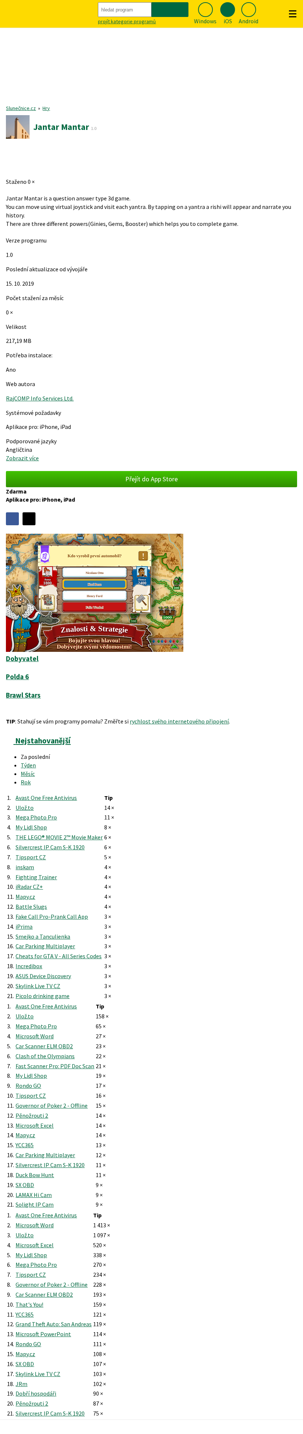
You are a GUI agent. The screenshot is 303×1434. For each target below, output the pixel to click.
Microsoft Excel (35, 1125)
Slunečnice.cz (21, 108)
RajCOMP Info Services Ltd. (40, 398)
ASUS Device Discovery (43, 976)
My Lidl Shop (31, 827)
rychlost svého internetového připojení (179, 721)
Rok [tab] (26, 782)
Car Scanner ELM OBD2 (44, 1046)
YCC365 (25, 1145)
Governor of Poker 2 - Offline (52, 1105)
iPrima (24, 926)
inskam (25, 867)
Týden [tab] (28, 765)
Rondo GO (28, 1085)
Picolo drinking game (42, 996)
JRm (21, 1383)
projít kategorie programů (127, 21)
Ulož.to (25, 807)
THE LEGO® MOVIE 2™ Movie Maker (59, 837)
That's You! (29, 1304)
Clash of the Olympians (45, 1056)
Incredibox (29, 966)
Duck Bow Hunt (35, 1175)
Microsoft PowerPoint (43, 1334)
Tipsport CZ (31, 857)
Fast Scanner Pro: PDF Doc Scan (55, 1066)
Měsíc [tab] (28, 773)
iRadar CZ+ (29, 886)
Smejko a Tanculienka (43, 936)
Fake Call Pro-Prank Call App (52, 916)
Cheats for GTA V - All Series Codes (59, 956)
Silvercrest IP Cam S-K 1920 (50, 847)
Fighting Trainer (36, 877)
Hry (46, 108)
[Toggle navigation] (292, 14)
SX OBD (25, 1185)
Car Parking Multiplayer (45, 946)
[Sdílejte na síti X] (29, 518)
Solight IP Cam (35, 1204)
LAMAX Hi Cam (34, 1195)
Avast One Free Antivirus (46, 797)
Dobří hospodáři (36, 1393)
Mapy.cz (25, 896)
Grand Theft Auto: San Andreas (54, 1324)
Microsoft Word (35, 1036)
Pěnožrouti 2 (32, 1115)
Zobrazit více (22, 458)
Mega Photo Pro (36, 817)
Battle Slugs (31, 906)
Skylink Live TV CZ (38, 986)
